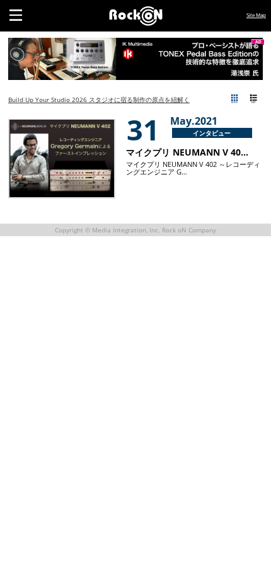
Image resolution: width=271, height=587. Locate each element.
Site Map (256, 14)
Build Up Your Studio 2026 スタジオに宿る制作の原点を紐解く (99, 100)
